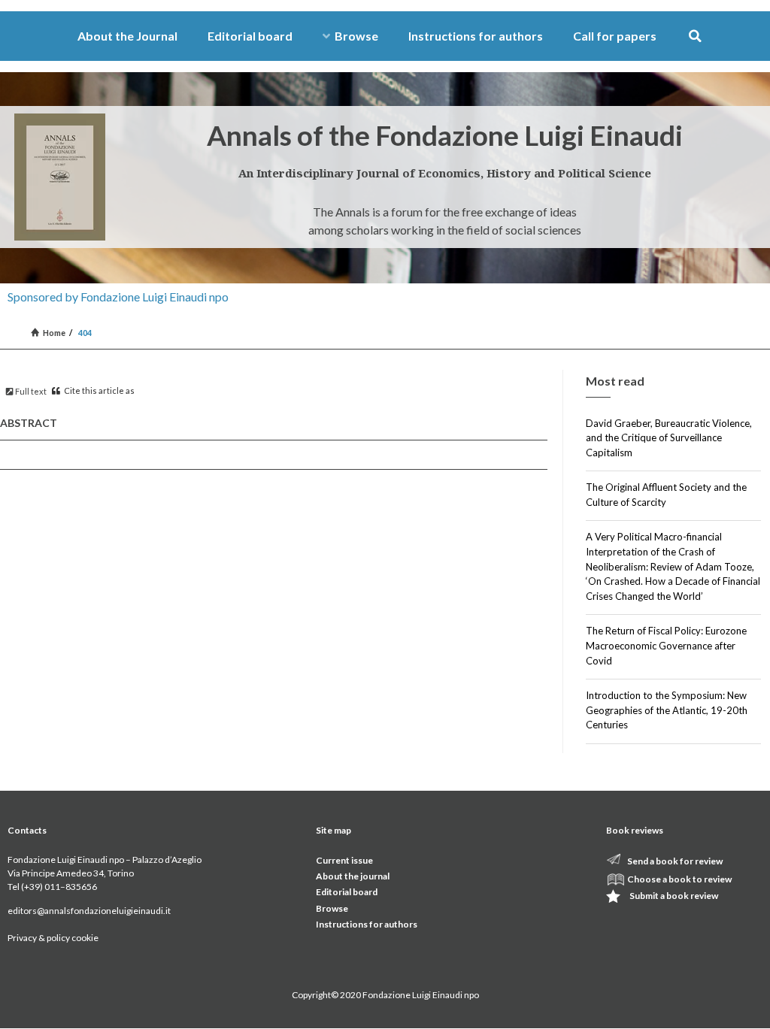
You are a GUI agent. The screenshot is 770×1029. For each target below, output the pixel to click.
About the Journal (127, 36)
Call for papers (614, 36)
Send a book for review (675, 861)
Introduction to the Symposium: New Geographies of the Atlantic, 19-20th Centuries (666, 710)
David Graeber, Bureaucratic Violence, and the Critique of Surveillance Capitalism (669, 438)
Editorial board (250, 36)
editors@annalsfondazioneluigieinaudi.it (89, 910)
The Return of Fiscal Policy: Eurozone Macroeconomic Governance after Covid (666, 645)
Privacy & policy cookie (53, 937)
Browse (356, 36)
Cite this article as (98, 390)
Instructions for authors (475, 36)
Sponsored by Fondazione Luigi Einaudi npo (118, 296)
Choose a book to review (679, 879)
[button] (695, 36)
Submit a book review (673, 895)
